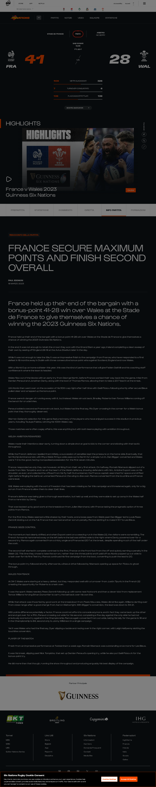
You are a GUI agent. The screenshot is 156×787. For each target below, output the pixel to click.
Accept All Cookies (128, 779)
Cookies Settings (109, 779)
